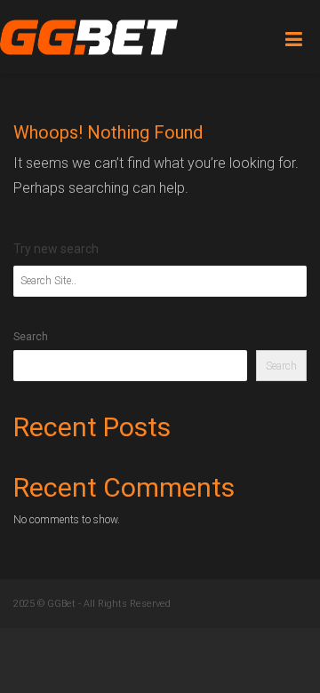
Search (30, 337)
